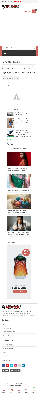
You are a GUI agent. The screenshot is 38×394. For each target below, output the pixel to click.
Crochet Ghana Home (10, 78)
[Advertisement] (19, 31)
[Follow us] (11, 365)
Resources (6, 356)
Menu (9, 53)
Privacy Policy (7, 328)
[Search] (34, 48)
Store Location (7, 1)
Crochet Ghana (17, 383)
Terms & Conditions (9, 332)
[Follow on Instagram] (15, 365)
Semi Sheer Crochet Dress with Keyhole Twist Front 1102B (22, 121)
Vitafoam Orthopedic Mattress (22, 114)
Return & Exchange (8, 348)
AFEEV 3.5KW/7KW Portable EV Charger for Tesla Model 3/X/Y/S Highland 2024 (23, 133)
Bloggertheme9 (15, 386)
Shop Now (20, 291)
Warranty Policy (7, 344)
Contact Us (6, 335)
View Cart (27, 11)
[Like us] (3, 365)
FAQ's (4, 324)
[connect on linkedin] (19, 365)
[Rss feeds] (23, 365)
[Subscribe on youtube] (7, 365)
